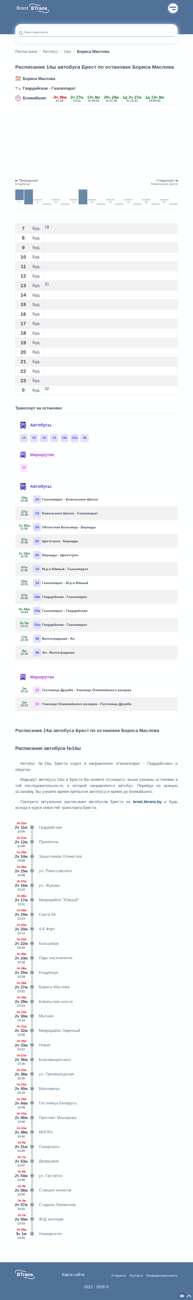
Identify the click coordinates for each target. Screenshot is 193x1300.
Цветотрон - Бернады (49, 541)
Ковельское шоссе (44, 1001)
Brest (22, 8)
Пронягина (36, 842)
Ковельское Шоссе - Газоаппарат (59, 513)
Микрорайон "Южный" (47, 900)
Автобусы (40, 425)
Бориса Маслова (39, 78)
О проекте (119, 1275)
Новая (32, 1045)
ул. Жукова (37, 885)
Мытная (34, 1016)
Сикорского (37, 1147)
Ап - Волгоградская (47, 652)
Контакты (136, 1275)
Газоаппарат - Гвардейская (53, 610)
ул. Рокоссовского (43, 871)
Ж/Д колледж (39, 1219)
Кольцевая (37, 943)
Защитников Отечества (48, 856)
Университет (39, 1234)
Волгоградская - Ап (47, 638)
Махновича (37, 1088)
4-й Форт (35, 929)
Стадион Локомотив (45, 1205)
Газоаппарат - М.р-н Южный (54, 582)
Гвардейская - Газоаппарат (49, 88)
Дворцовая (37, 1161)
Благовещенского (43, 1059)
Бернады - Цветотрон (48, 554)
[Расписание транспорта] (39, 8)
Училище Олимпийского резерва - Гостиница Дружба (76, 703)
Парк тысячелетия (43, 958)
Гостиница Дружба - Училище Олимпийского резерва (76, 689)
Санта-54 (35, 914)
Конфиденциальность (162, 1275)
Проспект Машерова (45, 1117)
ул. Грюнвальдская (44, 1074)
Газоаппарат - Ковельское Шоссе (59, 499)
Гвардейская (38, 827)
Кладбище (36, 972)
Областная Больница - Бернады (57, 527)
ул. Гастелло (38, 1176)
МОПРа (33, 1132)
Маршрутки (42, 454)
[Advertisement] (96, 142)
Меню (173, 8)
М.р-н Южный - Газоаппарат (54, 568)
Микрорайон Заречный (47, 1030)
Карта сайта (73, 1274)
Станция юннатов (43, 1190)
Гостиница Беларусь (46, 1103)
